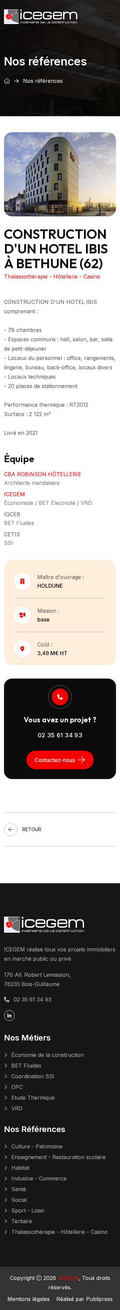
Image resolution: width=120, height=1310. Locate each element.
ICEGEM (14, 494)
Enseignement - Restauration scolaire (58, 1157)
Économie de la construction (47, 1055)
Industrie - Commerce (39, 1178)
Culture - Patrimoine (37, 1146)
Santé (18, 1189)
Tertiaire (21, 1221)
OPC (17, 1087)
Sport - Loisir (28, 1210)
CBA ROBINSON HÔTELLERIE (42, 474)
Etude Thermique (33, 1097)
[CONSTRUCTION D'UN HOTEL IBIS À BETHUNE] (60, 173)
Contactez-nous (55, 760)
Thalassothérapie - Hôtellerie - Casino (59, 1232)
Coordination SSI (32, 1076)
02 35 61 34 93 (60, 735)
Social (19, 1199)
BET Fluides (26, 1065)
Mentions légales (28, 1299)
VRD (17, 1108)
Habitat (20, 1167)
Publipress (99, 1299)
